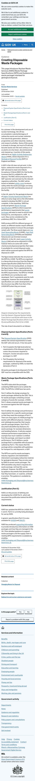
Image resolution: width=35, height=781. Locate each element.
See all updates (20, 96)
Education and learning (9, 668)
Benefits (4, 639)
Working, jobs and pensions (11, 693)
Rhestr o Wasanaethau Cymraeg (13, 747)
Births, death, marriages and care (13, 642)
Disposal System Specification (15, 338)
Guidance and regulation (10, 712)
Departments (6, 705)
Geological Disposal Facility (11, 159)
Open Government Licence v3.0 (12, 759)
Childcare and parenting (10, 650)
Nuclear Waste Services (9, 87)
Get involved (5, 730)
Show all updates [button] (6, 552)
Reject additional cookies (17, 34)
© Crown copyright (17, 776)
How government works (10, 727)
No (29, 612)
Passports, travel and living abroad (14, 686)
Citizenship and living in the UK (12, 653)
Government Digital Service (11, 750)
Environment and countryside (12, 675)
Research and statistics (10, 716)
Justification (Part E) (10, 117)
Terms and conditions (9, 745)
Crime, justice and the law (10, 657)
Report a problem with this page (17, 619)
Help (3, 739)
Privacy (9, 739)
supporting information (24, 524)
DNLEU (22, 520)
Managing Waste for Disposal (10, 584)
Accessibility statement (10, 742)
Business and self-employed (11, 646)
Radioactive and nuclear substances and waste (16, 597)
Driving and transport (9, 664)
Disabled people (7, 661)
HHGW (13, 520)
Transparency (6, 723)
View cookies (17, 39)
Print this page (9, 124)
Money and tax (6, 682)
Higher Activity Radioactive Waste (15, 196)
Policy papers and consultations (13, 720)
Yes (21, 612)
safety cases (19, 183)
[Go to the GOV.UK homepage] (8, 44)
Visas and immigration (9, 690)
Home (3, 50)
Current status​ (8, 120)
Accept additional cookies (17, 29)
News (3, 709)
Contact (23, 742)
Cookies (17, 739)
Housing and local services (11, 679)
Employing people (7, 671)
